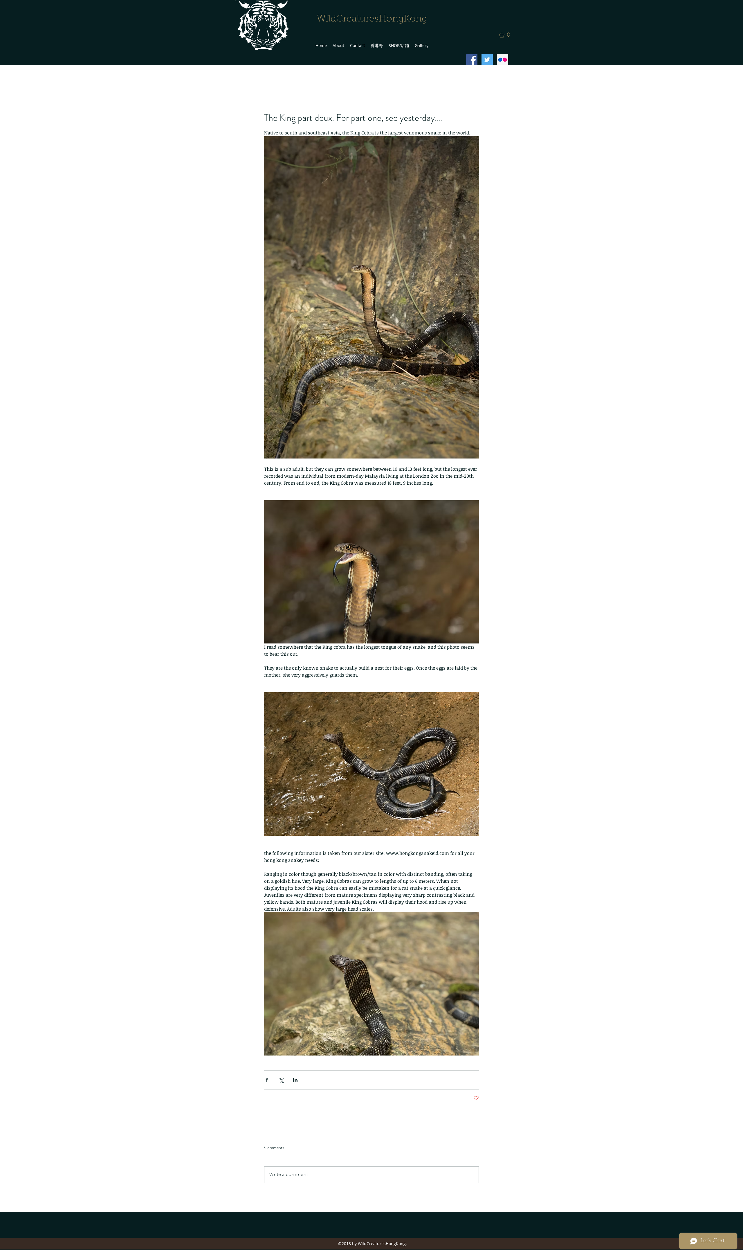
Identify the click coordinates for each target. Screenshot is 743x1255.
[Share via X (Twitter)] (281, 1080)
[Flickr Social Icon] (502, 59)
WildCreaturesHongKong (372, 19)
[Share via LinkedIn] (295, 1080)
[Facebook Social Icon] (471, 59)
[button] (506, 35)
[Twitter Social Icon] (487, 59)
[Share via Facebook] (267, 1080)
